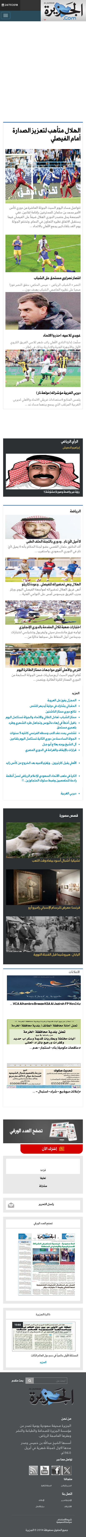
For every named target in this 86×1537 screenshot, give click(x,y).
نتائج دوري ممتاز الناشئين (61, 711)
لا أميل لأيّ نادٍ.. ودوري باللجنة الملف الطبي (53, 541)
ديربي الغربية (68, 793)
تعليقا (43, 1178)
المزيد (76, 693)
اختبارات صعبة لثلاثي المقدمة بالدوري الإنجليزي (50, 627)
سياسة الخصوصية (64, 1522)
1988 (17, 1325)
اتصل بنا (67, 1494)
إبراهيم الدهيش (71, 447)
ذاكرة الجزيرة (43, 1314)
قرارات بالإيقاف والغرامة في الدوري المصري (50, 750)
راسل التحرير (46, 1204)
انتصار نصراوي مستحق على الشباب (57, 278)
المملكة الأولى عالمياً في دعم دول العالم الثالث (54, 1355)
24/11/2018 (11, 5)
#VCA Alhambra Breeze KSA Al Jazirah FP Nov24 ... (45, 1004)
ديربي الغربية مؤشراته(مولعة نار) (58, 393)
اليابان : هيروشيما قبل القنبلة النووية (56, 954)
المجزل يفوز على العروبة (61, 700)
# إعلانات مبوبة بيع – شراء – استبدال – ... (57, 1091)
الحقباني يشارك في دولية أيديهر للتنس (53, 706)
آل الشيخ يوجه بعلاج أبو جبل (59, 744)
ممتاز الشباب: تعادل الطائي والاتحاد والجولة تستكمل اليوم (41, 717)
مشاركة (43, 1186)
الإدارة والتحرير (66, 1500)
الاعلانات (74, 972)
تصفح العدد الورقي (43, 1223)
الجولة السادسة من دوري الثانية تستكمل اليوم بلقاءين (43, 738)
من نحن (66, 1419)
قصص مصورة (68, 816)
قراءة (43, 1170)
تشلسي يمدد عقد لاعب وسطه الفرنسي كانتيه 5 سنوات (43, 733)
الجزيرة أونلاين (66, 1486)
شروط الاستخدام (65, 1520)
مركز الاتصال (40, 1507)
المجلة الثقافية (46, 1486)
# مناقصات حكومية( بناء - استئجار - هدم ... (55, 1047)
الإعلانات (41, 1500)
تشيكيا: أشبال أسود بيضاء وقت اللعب (56, 860)
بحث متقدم (17, 1380)
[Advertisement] (43, 71)
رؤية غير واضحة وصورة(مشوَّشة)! (62, 492)
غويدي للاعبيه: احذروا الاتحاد (62, 335)
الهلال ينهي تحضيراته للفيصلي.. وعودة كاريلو (51, 584)
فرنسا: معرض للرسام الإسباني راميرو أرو (54, 907)
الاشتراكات (68, 1507)
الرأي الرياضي (69, 441)
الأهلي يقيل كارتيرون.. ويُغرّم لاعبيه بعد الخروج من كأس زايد (41, 763)
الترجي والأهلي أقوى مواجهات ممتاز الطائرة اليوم (49, 670)
